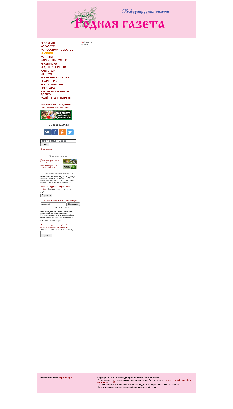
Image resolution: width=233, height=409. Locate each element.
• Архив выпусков (54, 60)
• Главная (48, 42)
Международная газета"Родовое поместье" (49, 167)
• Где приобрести (53, 67)
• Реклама (48, 88)
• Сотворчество (52, 84)
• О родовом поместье (57, 49)
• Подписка (49, 63)
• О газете (48, 46)
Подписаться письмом (60, 207)
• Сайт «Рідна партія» (56, 98)
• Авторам (48, 70)
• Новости (48, 53)
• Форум (46, 74)
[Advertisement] (59, 305)
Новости (88, 42)
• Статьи (47, 56)
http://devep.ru (66, 377)
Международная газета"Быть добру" (49, 161)
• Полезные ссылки (55, 77)
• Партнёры (49, 81)
